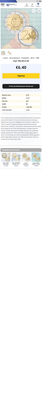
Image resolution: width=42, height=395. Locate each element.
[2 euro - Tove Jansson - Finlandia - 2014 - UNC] (21, 28)
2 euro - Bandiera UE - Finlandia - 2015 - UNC (16, 164)
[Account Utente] (27, 5)
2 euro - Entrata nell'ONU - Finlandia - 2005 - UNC (36, 164)
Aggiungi (21, 76)
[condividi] (39, 11)
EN (40, 1)
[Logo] (12, 4)
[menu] (2, 5)
